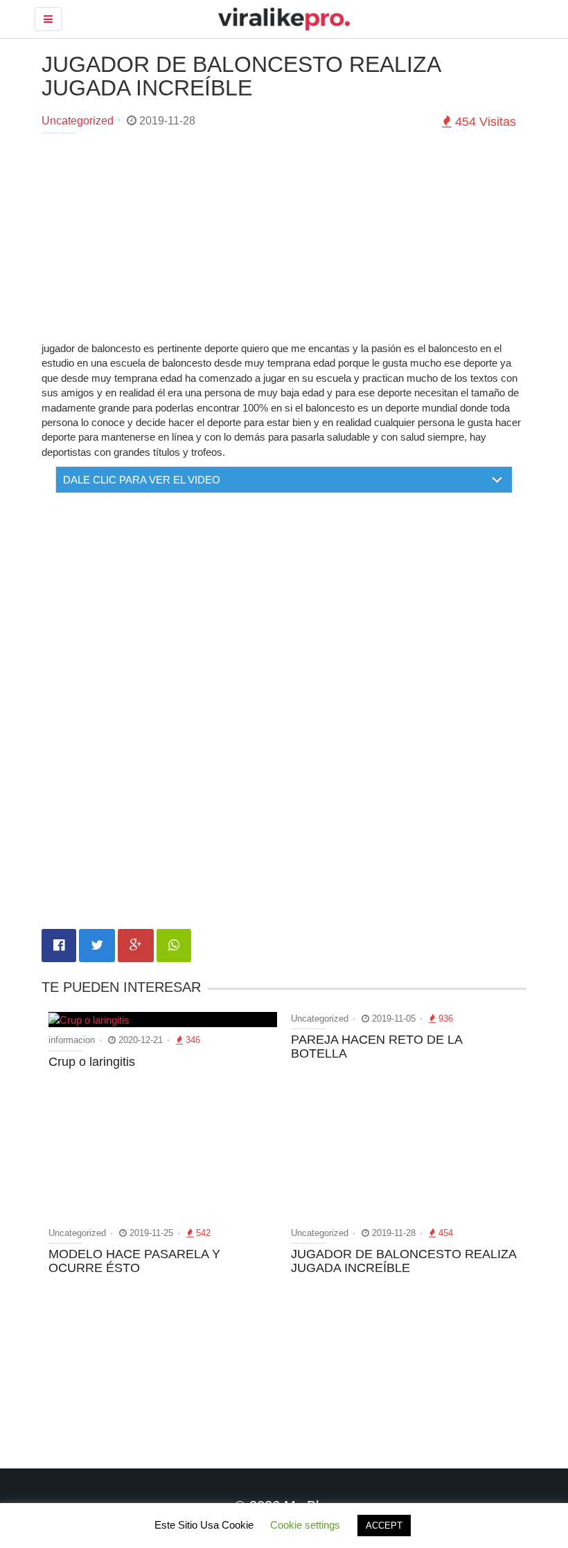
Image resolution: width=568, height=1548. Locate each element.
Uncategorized (78, 121)
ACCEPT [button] (384, 1525)
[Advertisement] (284, 244)
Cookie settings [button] (305, 1525)
